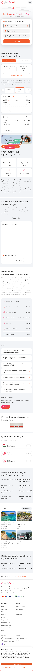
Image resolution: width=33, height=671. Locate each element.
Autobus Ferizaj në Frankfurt (7, 497)
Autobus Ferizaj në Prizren (7, 492)
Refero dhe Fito (5, 622)
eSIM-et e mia (19, 609)
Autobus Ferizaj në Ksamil (7, 486)
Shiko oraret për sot (16, 75)
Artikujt (3, 617)
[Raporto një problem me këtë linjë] (26, 96)
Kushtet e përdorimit (21, 638)
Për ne (3, 612)
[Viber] (2, 644)
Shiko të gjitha (26, 508)
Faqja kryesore (5, 576)
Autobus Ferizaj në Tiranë (9, 479)
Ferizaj (14, 218)
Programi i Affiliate (6, 628)
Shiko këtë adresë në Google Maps (12, 260)
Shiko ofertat (9, 147)
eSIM (2, 606)
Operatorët (4, 609)
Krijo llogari (19, 614)
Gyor (19, 218)
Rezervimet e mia (20, 606)
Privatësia (18, 640)
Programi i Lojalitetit (6, 620)
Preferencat (19, 612)
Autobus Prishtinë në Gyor (8, 564)
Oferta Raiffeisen (6, 625)
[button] (16, 351)
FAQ (2, 630)
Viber (5, 644)
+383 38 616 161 (9, 641)
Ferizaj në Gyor (9, 60)
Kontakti (5, 407)
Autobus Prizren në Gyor (9, 569)
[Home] (8, 2)
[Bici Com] (16, 425)
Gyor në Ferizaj (24, 60)
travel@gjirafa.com (9, 638)
